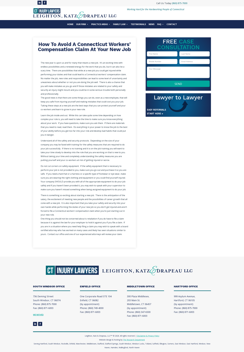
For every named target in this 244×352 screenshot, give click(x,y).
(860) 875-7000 (179, 3)
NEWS (151, 24)
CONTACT (172, 24)
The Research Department (134, 340)
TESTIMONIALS (138, 24)
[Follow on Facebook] (45, 3)
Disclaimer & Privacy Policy (148, 336)
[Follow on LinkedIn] (39, 3)
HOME (70, 24)
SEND (178, 84)
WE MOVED (38, 314)
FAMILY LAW (119, 24)
